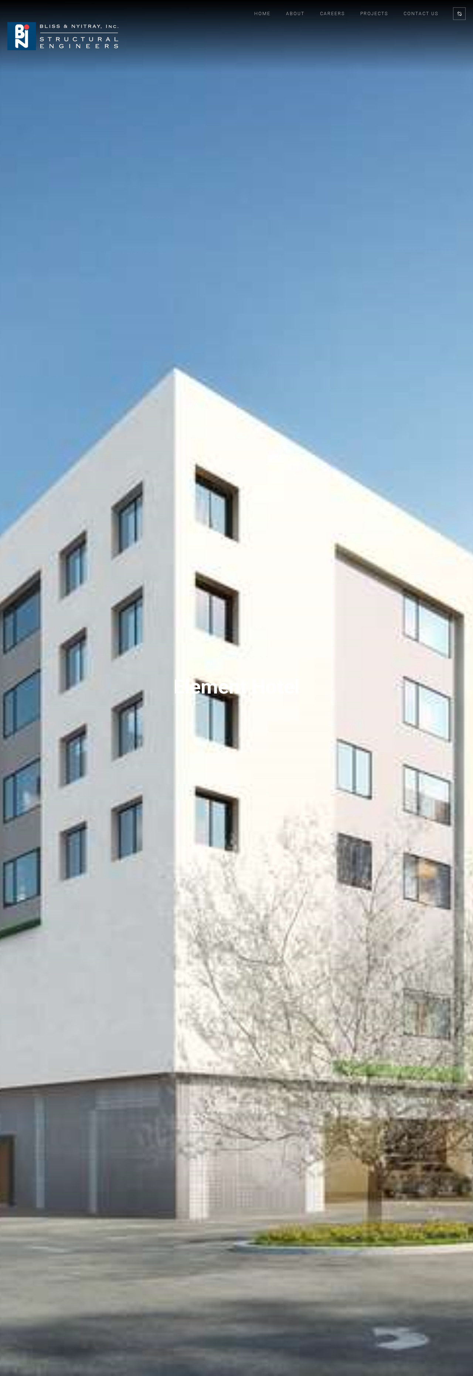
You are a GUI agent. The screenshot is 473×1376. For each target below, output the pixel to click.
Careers (332, 13)
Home (262, 13)
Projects (374, 13)
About (295, 13)
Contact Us (421, 13)
